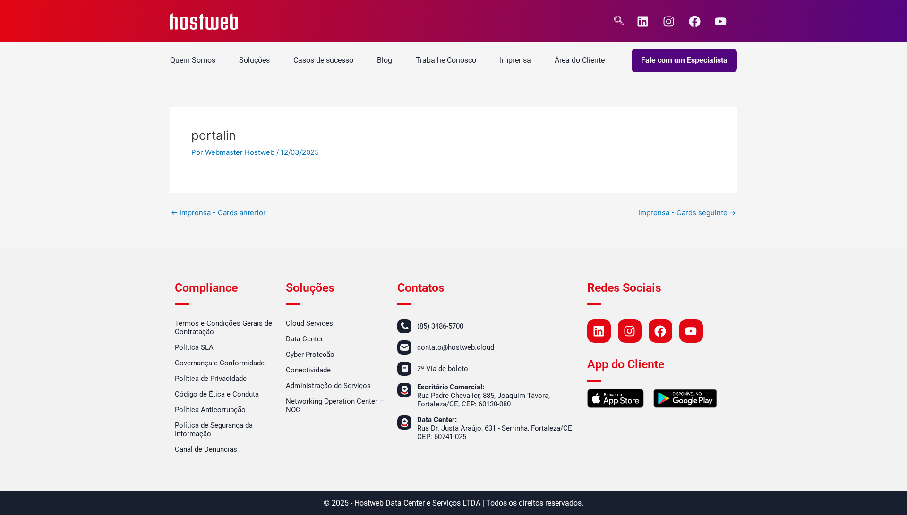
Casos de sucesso (323, 60)
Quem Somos (192, 60)
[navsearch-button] (618, 21)
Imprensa (515, 60)
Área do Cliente (580, 60)
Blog (384, 60)
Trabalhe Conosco (446, 60)
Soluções (254, 60)
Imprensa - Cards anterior (218, 212)
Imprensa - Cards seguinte (687, 212)
